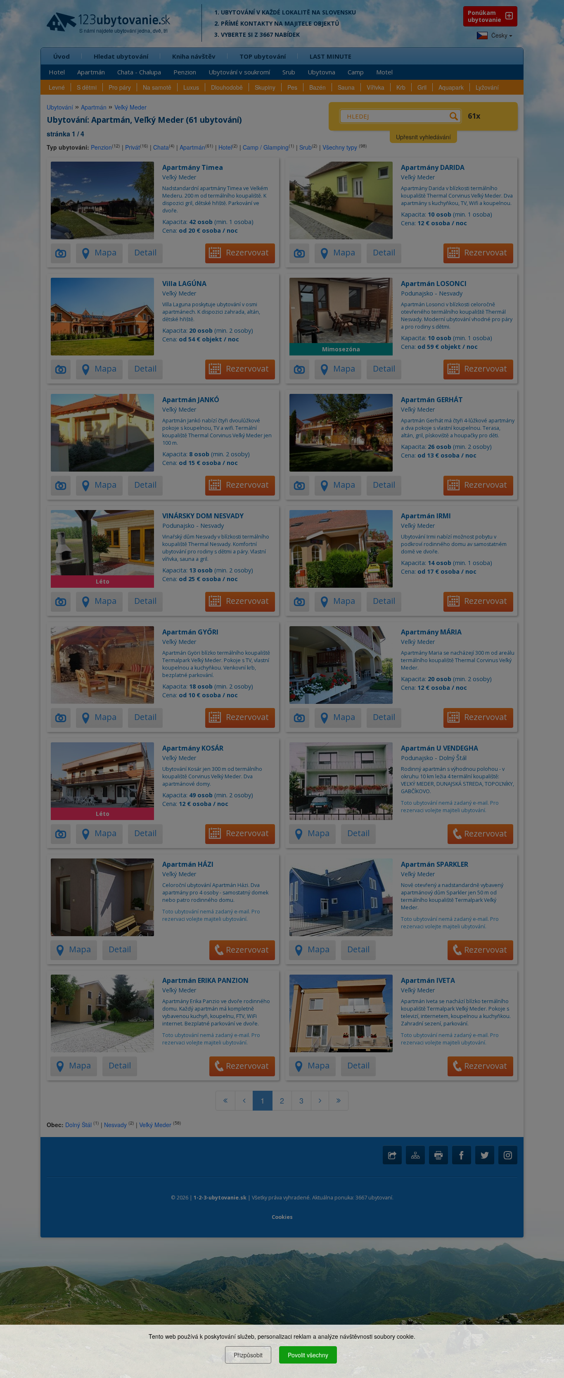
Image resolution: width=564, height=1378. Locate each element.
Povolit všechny (308, 1355)
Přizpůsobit (248, 1355)
